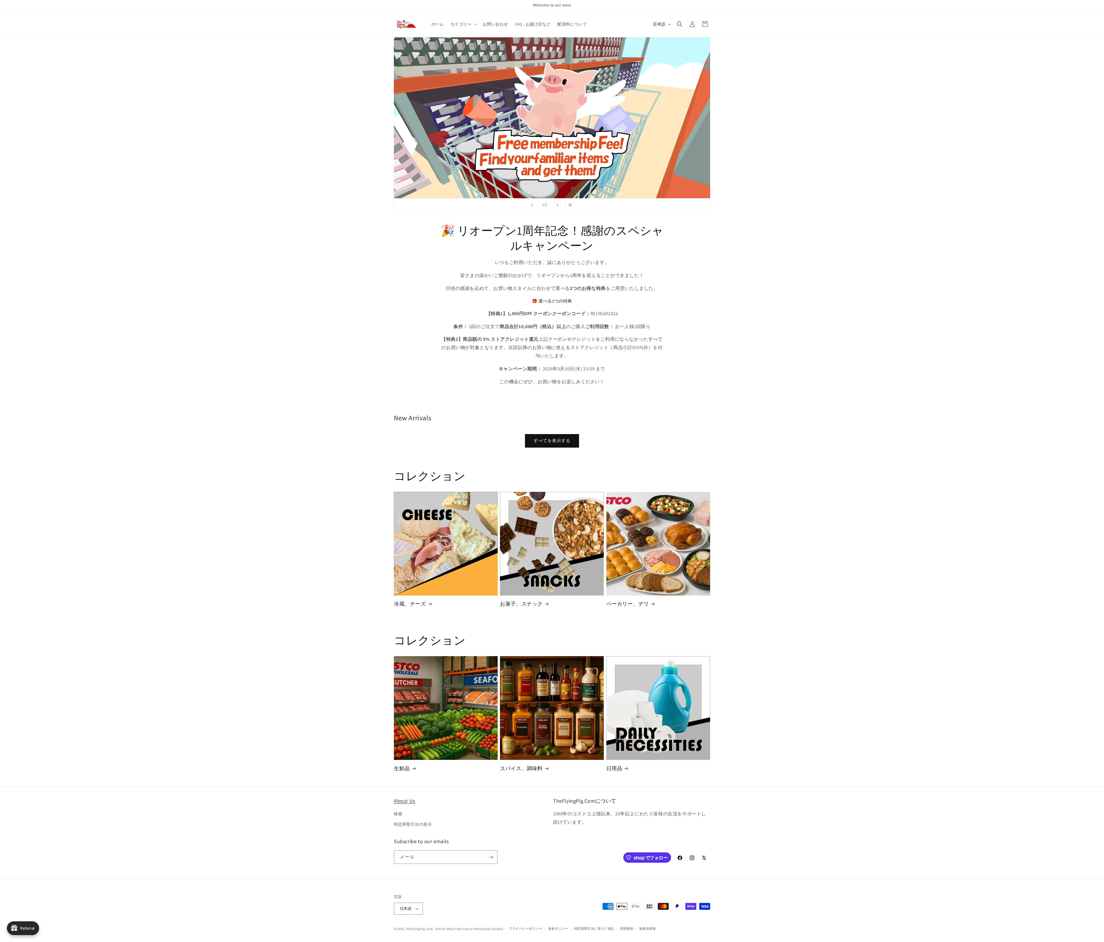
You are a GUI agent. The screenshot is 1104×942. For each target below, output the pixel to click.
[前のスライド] (532, 205)
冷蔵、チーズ (410, 603)
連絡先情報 (647, 928)
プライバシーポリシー (526, 928)
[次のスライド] (557, 205)
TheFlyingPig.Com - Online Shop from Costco (439, 929)
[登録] (490, 857)
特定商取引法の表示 (413, 824)
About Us (404, 800)
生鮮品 (402, 768)
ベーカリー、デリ (627, 603)
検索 (398, 813)
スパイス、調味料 (521, 768)
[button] (463, 24)
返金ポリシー (558, 928)
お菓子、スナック (521, 603)
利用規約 (627, 928)
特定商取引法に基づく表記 (594, 928)
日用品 (614, 768)
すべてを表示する (552, 440)
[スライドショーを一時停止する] (572, 205)
